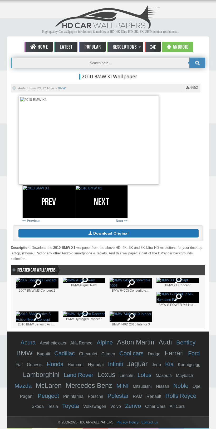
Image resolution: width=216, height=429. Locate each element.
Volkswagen (94, 406)
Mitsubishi (142, 386)
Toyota (70, 406)
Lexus (106, 374)
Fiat (19, 364)
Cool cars (131, 353)
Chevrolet (88, 354)
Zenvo (133, 406)
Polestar (118, 396)
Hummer (76, 364)
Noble (180, 386)
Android (180, 47)
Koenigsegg (189, 364)
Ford (194, 353)
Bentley (185, 342)
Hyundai (96, 364)
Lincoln (126, 375)
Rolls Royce (180, 396)
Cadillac (64, 353)
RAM (137, 396)
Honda (55, 364)
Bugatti (43, 354)
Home (42, 47)
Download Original (110, 233)
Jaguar (137, 363)
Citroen (108, 354)
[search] (197, 63)
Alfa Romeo (81, 343)
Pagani (26, 396)
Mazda (23, 386)
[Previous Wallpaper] (48, 201)
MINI (122, 386)
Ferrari (174, 353)
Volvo (115, 406)
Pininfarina (73, 396)
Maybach (184, 375)
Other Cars (155, 406)
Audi (165, 342)
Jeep (156, 364)
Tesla (53, 406)
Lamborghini (41, 374)
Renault (153, 396)
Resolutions (122, 48)
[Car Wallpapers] (108, 27)
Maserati (164, 375)
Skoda (38, 406)
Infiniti (115, 364)
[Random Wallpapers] (153, 47)
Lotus (144, 375)
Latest (66, 47)
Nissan (162, 386)
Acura (28, 342)
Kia (169, 364)
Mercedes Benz (89, 385)
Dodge (154, 354)
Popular (93, 47)
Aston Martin (135, 342)
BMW (62, 88)
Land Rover (78, 375)
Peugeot (48, 396)
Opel (197, 386)
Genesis (34, 364)
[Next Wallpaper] (101, 201)
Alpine (105, 342)
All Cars (177, 406)
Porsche (95, 396)
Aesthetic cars (53, 343)
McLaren (49, 385)
